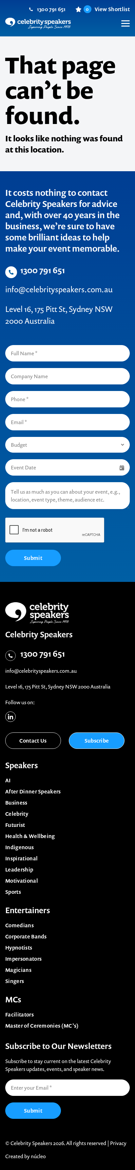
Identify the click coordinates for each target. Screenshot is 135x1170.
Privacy (118, 1143)
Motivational (21, 880)
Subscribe (97, 740)
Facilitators (19, 1014)
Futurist (15, 825)
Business (16, 802)
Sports (13, 891)
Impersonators (23, 958)
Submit (33, 558)
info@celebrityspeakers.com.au (59, 289)
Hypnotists (18, 947)
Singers (14, 981)
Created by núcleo (25, 1156)
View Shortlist (108, 9)
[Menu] (122, 18)
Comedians (19, 925)
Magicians (18, 970)
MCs (13, 999)
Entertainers (27, 910)
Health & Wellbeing (30, 836)
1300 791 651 (51, 9)
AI (8, 780)
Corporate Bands (26, 936)
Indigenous (19, 847)
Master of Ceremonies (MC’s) (42, 1025)
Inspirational (21, 858)
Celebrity (16, 813)
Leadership (19, 869)
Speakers (21, 765)
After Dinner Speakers (33, 791)
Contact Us (33, 740)
